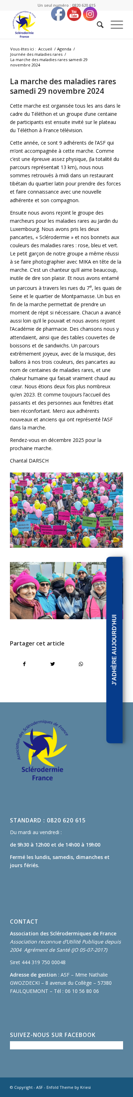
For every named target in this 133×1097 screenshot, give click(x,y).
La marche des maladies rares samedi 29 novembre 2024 (63, 86)
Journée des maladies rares (36, 54)
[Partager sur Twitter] (52, 664)
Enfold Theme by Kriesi (68, 1087)
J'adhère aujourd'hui (114, 650)
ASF (39, 1087)
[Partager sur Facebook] (24, 664)
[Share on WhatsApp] (81, 664)
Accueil (45, 49)
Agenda (64, 49)
